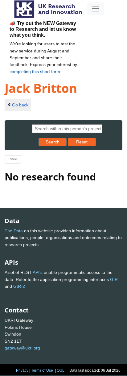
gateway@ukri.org (22, 347)
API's (38, 272)
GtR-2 (19, 286)
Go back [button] (20, 104)
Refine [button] (13, 159)
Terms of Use (42, 370)
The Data (14, 230)
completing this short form (35, 71)
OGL (60, 370)
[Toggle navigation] (95, 8)
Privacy (22, 370)
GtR (114, 279)
